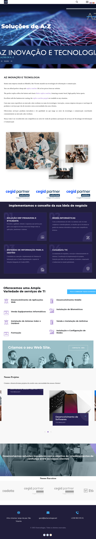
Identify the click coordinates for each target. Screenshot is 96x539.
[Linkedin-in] (47, 535)
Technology (15, 392)
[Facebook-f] (44, 535)
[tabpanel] (70, 408)
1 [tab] (45, 431)
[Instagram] (51, 535)
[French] (92, 3)
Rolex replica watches (43, 93)
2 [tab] (48, 431)
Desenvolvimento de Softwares (67, 418)
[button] (78, 348)
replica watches (32, 88)
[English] (90, 3)
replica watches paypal (40, 98)
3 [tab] (51, 431)
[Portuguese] (94, 3)
